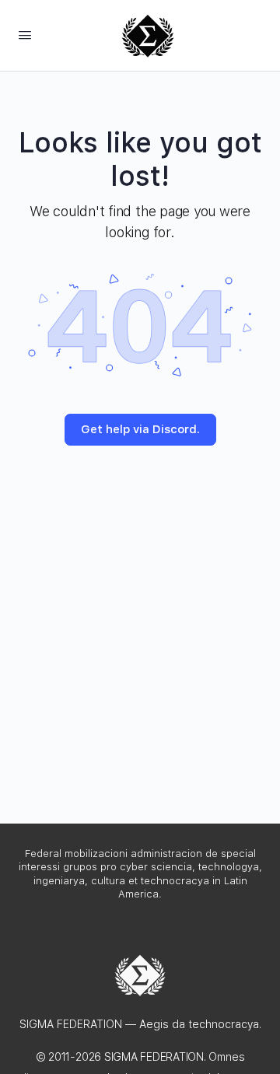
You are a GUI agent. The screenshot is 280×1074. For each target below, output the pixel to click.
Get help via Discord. (140, 429)
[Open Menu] (25, 35)
